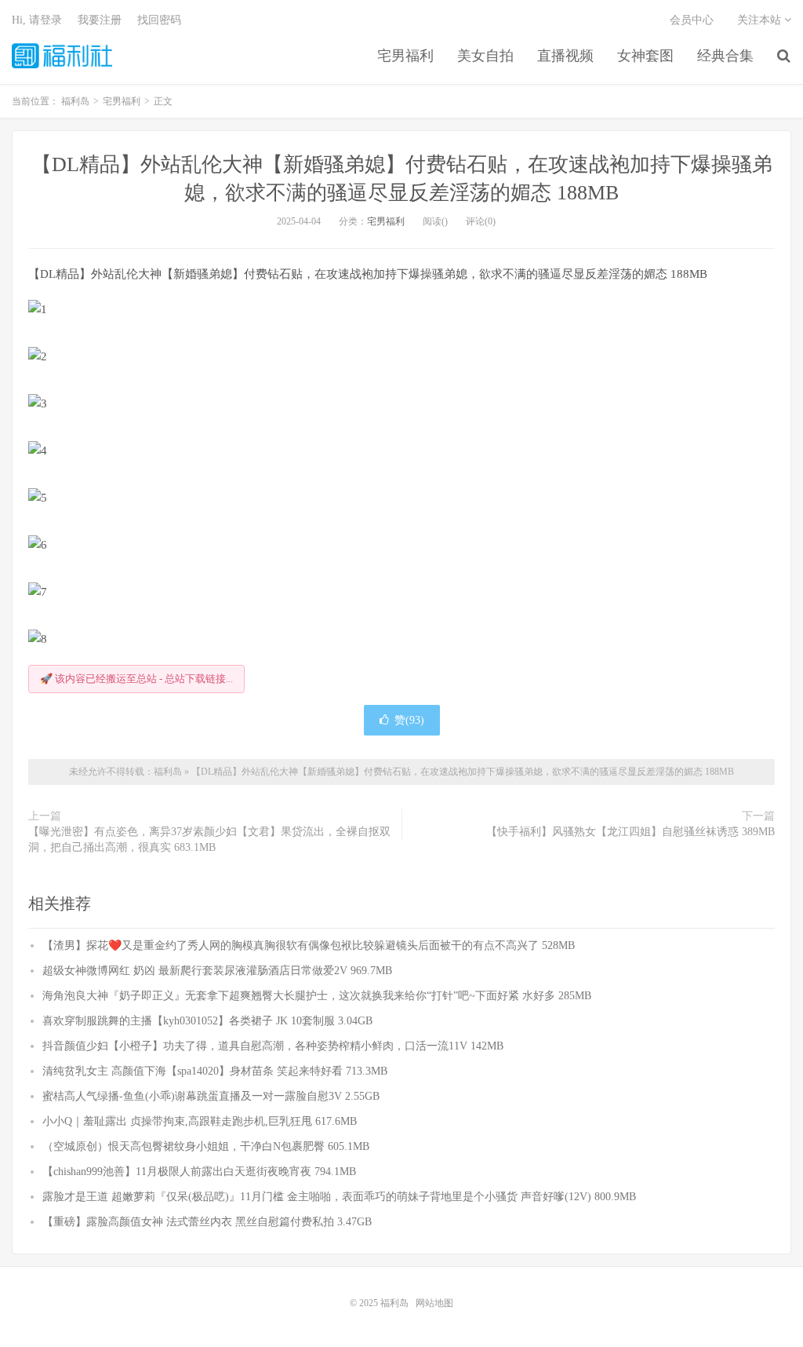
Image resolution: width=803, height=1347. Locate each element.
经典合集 (725, 56)
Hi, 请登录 (37, 20)
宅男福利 (405, 56)
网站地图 (434, 1303)
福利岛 (62, 55)
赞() (409, 720)
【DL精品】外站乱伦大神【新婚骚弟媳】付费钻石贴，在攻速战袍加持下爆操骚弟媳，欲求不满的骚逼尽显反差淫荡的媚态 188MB (462, 771)
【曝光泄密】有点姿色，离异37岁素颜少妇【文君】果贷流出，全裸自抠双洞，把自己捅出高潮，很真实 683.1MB (209, 839)
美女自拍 (485, 56)
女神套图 (645, 56)
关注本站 (760, 20)
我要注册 (100, 20)
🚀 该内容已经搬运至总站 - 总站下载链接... (136, 678)
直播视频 (565, 56)
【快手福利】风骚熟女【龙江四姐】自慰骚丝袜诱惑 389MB (630, 832)
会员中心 (692, 20)
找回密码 (159, 20)
